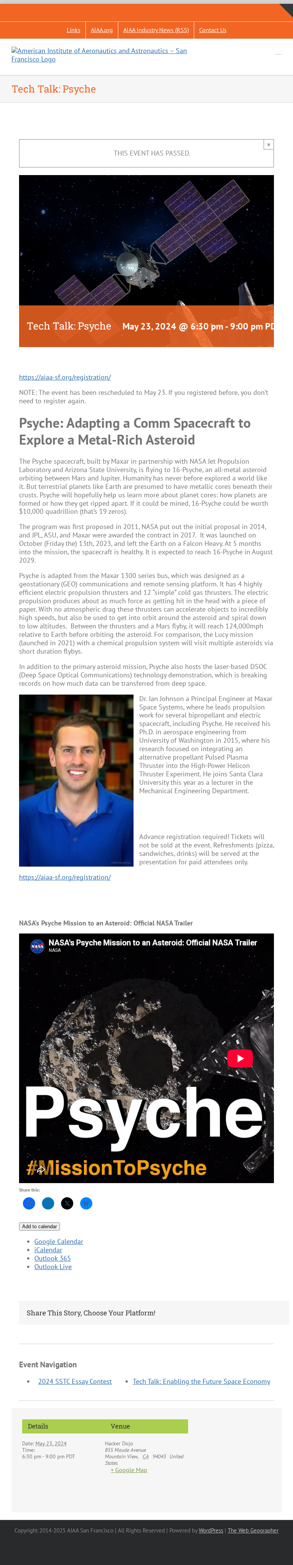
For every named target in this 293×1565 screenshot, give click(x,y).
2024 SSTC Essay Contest (75, 1381)
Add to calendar (39, 1226)
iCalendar (48, 1249)
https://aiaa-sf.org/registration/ (65, 377)
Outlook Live (53, 1266)
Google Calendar (58, 1241)
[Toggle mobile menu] (278, 51)
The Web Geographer (253, 1530)
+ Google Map (129, 1470)
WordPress (211, 1530)
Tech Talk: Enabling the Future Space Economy (201, 1381)
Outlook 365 (52, 1258)
